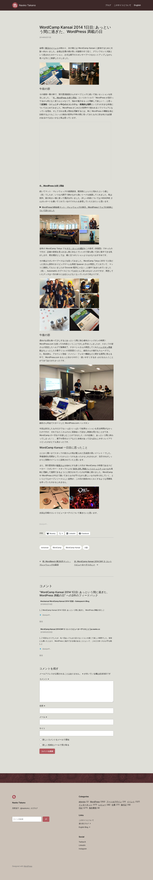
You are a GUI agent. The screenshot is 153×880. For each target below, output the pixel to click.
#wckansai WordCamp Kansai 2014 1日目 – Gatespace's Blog (64, 601)
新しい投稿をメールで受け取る (55, 745)
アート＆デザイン (116, 801)
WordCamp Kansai (73, 547)
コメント (44, 679)
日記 (83, 808)
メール (43, 717)
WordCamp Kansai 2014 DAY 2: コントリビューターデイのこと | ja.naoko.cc (70, 629)
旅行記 (126, 805)
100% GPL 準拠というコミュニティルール (91, 469)
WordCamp (57, 547)
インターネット (88, 805)
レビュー (104, 805)
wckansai (44, 547)
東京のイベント (52, 48)
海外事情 (94, 808)
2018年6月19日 (46, 604)
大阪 (86, 547)
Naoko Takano (27, 5)
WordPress (97, 801)
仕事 (116, 805)
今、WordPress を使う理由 (64, 98)
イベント (133, 801)
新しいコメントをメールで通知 (55, 740)
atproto (84, 801)
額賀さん (60, 465)
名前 (42, 706)
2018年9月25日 (46, 632)
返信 (41, 621)
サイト (42, 728)
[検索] (46, 819)
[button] (54, 73)
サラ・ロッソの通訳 (75, 248)
